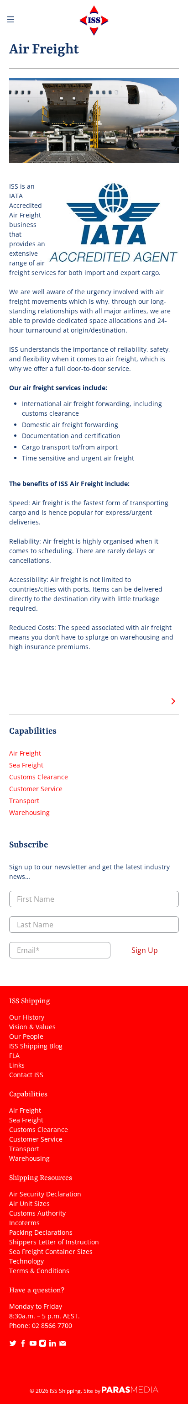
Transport (24, 800)
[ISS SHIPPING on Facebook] (23, 1344)
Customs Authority (37, 1213)
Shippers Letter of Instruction (54, 1242)
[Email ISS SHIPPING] (63, 1344)
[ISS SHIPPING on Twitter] (13, 1344)
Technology (26, 1261)
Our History (26, 1017)
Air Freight (25, 753)
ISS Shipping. (66, 1390)
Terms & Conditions (39, 1270)
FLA (14, 1055)
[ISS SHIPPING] (94, 20)
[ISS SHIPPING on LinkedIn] (53, 1344)
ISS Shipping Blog (36, 1046)
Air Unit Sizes (29, 1203)
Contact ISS (26, 1074)
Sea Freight (26, 765)
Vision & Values (32, 1026)
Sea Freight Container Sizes (51, 1251)
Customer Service (36, 788)
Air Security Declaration (45, 1194)
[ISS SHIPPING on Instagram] (43, 1344)
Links (17, 1065)
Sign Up (144, 950)
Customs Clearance (38, 776)
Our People (26, 1036)
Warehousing (29, 812)
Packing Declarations (41, 1232)
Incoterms (24, 1222)
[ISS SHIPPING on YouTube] (33, 1344)
